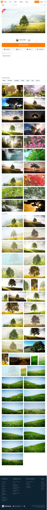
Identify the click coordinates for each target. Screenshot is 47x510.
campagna (17, 80)
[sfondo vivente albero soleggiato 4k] (12, 103)
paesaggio (38, 80)
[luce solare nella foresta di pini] (12, 141)
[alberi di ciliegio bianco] (34, 90)
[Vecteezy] (2, 2)
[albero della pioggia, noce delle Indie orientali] (34, 154)
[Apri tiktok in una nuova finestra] (20, 505)
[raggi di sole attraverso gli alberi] (34, 129)
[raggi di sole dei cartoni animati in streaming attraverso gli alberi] (12, 90)
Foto (10, 1)
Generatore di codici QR (4, 500)
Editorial (21, 1)
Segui (29, 40)
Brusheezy (4, 481)
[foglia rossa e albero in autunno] (34, 180)
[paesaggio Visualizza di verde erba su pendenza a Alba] (34, 359)
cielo (33, 80)
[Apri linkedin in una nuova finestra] (17, 505)
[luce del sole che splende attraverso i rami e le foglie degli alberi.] (34, 192)
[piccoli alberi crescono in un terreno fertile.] (12, 192)
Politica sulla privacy (40, 505)
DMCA (14, 482)
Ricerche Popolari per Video (16, 493)
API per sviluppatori (4, 490)
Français (42, 487)
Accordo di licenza (16, 481)
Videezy (3, 484)
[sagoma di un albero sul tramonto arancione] (34, 205)
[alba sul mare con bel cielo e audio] (34, 167)
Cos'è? (12, 53)
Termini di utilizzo (34, 505)
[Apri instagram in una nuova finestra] (15, 505)
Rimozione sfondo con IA (4, 497)
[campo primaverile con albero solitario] (34, 103)
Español (41, 482)
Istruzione (4, 487)
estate (28, 80)
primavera (10, 80)
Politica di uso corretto (39, 506)
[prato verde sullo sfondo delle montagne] (19, 359)
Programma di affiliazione (15, 485)
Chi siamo (28, 484)
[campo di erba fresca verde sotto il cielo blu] (36, 371)
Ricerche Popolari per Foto (16, 490)
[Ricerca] (41, 5)
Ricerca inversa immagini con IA (4, 493)
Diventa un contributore (28, 487)
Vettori (5, 1)
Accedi (41, 1)
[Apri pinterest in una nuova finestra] (18, 505)
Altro (41, 489)
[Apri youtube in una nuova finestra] (24, 505)
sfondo (22, 80)
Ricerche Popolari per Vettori (16, 488)
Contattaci (28, 482)
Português (42, 484)
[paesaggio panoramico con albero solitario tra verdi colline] (12, 167)
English (41, 481)
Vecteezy (3, 482)
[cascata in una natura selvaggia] (12, 154)
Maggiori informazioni (6, 55)
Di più (26, 1)
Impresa (3, 486)
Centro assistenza (29, 481)
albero (4, 80)
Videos (15, 1)
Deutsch (42, 486)
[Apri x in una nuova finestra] (22, 505)
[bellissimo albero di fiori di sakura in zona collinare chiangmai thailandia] (34, 141)
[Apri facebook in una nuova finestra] (13, 505)
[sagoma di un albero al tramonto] (34, 116)
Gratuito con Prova (23, 45)
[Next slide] (42, 80)
